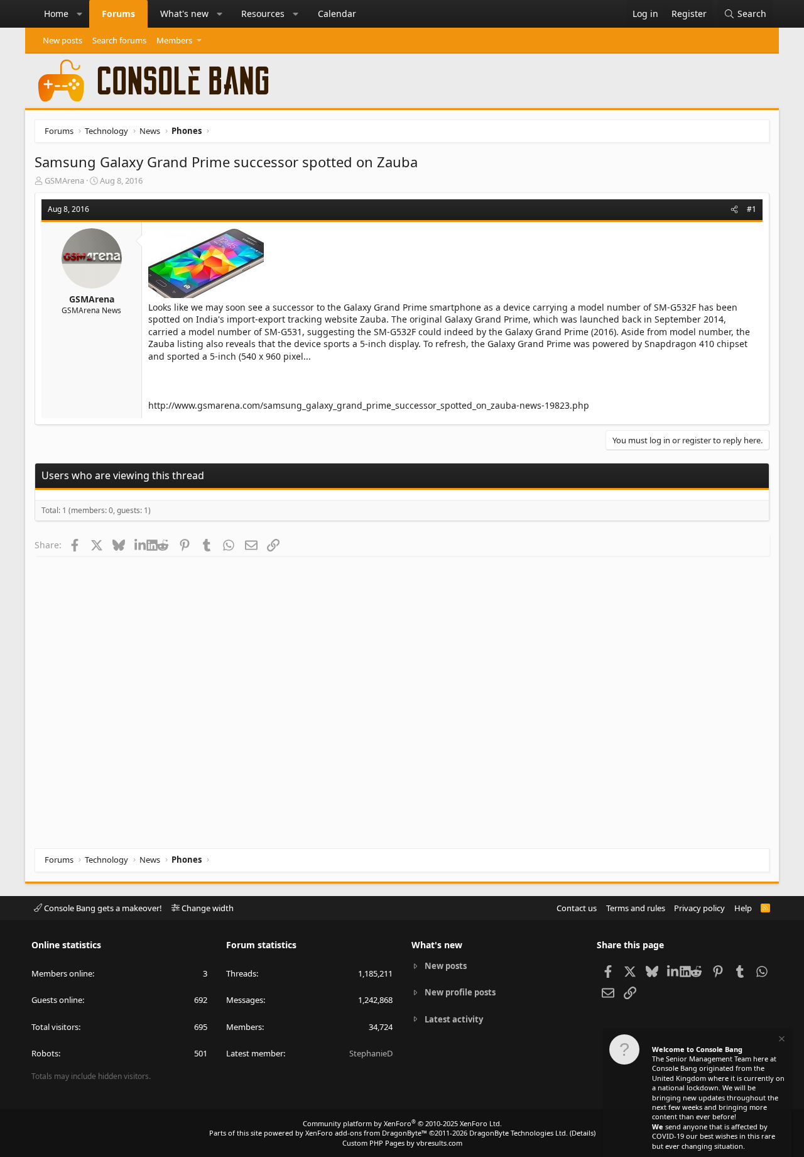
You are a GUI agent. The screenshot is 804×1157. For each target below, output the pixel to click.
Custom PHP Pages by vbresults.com (402, 1143)
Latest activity (454, 1019)
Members (174, 40)
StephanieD (371, 1053)
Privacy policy (699, 908)
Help (743, 908)
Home (56, 13)
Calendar (337, 13)
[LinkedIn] (140, 544)
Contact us (577, 908)
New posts (62, 40)
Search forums (119, 40)
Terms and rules (635, 908)
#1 (751, 209)
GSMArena (64, 180)
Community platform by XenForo (402, 1123)
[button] (79, 14)
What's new (184, 13)
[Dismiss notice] (781, 1040)
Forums (118, 13)
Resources (263, 13)
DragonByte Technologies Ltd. (518, 1133)
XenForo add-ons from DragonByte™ (366, 1133)
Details (583, 1133)
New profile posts (460, 992)
